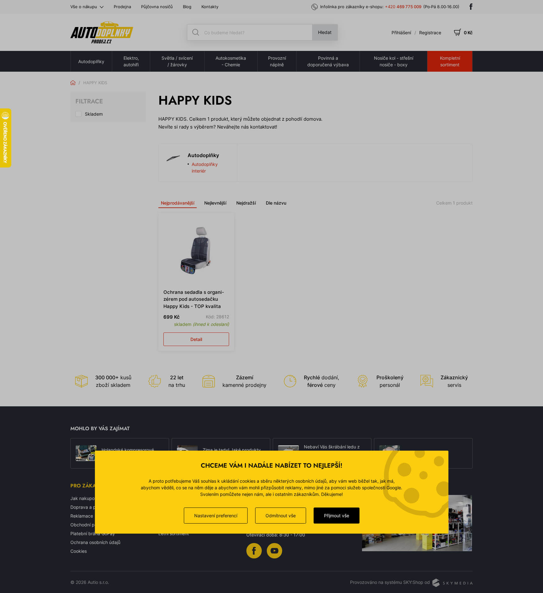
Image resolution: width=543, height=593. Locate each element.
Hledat (325, 32)
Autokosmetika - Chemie (231, 61)
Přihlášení (401, 32)
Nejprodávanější (177, 203)
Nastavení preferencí (215, 515)
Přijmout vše (336, 515)
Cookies (78, 551)
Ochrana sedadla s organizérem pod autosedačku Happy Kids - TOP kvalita (193, 299)
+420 (403, 6)
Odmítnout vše (281, 515)
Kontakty (209, 6)
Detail (196, 339)
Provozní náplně (277, 61)
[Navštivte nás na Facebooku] (471, 6)
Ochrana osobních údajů (95, 542)
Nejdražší (246, 203)
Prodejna (122, 6)
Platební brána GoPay (92, 533)
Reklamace (81, 516)
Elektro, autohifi (131, 61)
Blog (187, 6)
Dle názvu (276, 203)
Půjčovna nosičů (157, 6)
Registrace (430, 32)
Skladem (94, 114)
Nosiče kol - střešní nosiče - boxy (393, 61)
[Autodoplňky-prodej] (101, 32)
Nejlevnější (215, 203)
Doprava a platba (88, 507)
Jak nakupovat (85, 498)
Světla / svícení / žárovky (177, 61)
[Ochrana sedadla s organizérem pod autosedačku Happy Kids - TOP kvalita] (196, 251)
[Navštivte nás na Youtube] (274, 550)
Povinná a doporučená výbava (328, 61)
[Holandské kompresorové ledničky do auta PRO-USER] (86, 453)
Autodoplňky (91, 61)
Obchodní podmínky (91, 524)
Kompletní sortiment (450, 61)
